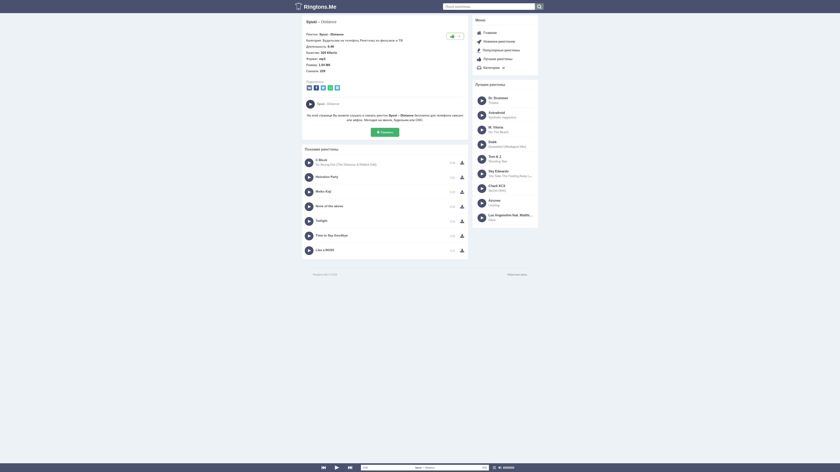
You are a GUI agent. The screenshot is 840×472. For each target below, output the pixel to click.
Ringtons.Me (320, 7)
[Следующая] (350, 467)
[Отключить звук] (500, 467)
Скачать (387, 132)
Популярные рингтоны (501, 50)
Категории (491, 67)
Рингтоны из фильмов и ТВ (381, 40)
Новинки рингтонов (499, 41)
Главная (490, 33)
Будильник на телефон (340, 40)
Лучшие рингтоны (498, 59)
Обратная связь (517, 274)
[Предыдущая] (323, 467)
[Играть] (336, 467)
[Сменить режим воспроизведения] (494, 467)
